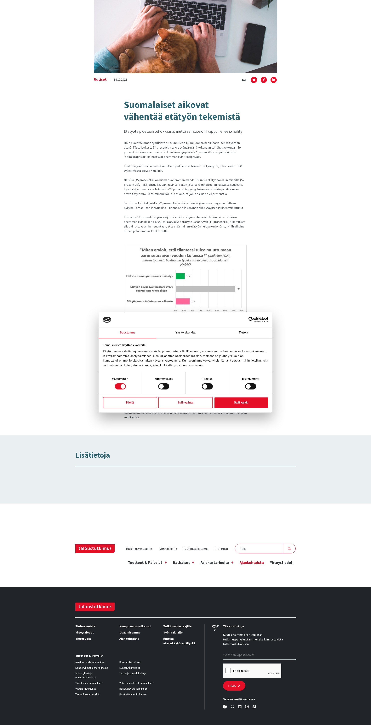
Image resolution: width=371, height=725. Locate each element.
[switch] (163, 386)
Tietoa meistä (85, 626)
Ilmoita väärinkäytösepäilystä (179, 641)
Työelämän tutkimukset (88, 683)
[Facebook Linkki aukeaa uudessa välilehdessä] (225, 707)
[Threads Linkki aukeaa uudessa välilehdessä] (254, 707)
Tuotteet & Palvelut (145, 562)
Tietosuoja (83, 638)
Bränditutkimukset (130, 662)
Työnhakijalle (173, 632)
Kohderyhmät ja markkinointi (91, 667)
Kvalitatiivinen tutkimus (132, 694)
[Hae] (289, 548)
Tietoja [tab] (243, 332)
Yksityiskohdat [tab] (185, 332)
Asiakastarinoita (215, 562)
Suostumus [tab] (127, 332)
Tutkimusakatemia (195, 549)
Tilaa (232, 686)
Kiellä (130, 402)
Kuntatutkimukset (129, 667)
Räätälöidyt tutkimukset (133, 688)
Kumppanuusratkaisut (135, 626)
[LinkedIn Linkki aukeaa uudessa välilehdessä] (240, 707)
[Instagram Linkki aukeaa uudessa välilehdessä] (247, 707)
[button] (254, 80)
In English (221, 549)
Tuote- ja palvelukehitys (133, 673)
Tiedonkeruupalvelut (87, 694)
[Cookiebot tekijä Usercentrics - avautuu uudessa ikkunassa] (251, 320)
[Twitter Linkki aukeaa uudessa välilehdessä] (232, 707)
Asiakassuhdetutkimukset (90, 662)
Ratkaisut (181, 562)
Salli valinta (185, 402)
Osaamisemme (129, 632)
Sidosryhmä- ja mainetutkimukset (85, 675)
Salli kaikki (241, 402)
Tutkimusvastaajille (139, 549)
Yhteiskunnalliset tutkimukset (136, 683)
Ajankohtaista (252, 562)
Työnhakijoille (167, 549)
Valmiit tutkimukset (86, 688)
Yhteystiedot (281, 562)
